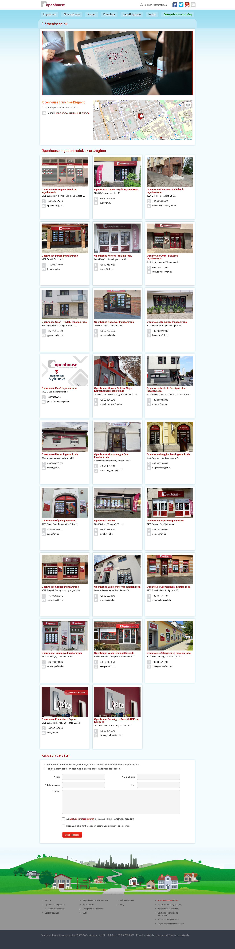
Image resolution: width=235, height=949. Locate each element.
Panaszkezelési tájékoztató (169, 905)
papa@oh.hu (53, 534)
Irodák (152, 14)
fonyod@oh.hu (106, 269)
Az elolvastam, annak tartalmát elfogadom (100, 819)
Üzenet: (56, 791)
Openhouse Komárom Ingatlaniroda (167, 322)
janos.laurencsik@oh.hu (58, 401)
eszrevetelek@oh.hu (79, 113)
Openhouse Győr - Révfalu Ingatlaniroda (64, 322)
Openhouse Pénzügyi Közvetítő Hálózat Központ (116, 720)
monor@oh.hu (53, 468)
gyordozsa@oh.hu (55, 335)
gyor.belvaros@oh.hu (162, 272)
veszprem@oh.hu (108, 666)
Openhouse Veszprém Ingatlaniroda (114, 653)
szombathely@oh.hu (161, 600)
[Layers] (188, 105)
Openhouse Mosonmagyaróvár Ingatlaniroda (111, 455)
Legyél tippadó (132, 14)
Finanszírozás (72, 14)
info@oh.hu (61, 113)
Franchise (109, 14)
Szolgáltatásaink (52, 913)
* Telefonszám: (52, 785)
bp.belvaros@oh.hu (56, 205)
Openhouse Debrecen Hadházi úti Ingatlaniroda (165, 191)
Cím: (132, 785)
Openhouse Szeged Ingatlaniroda (60, 586)
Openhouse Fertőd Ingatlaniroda (60, 255)
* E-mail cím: (128, 777)
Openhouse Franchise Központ (59, 719)
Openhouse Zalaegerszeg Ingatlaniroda (169, 653)
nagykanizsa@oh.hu (161, 468)
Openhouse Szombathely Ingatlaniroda (168, 586)
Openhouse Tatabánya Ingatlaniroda (62, 653)
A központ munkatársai (55, 909)
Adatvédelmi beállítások (168, 900)
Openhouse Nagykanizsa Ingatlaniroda (168, 454)
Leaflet (136, 139)
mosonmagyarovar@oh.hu (112, 470)
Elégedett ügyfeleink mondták (95, 900)
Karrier (92, 14)
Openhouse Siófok (104, 520)
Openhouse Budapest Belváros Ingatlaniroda (59, 191)
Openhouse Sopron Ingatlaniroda (165, 520)
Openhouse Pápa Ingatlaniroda (59, 520)
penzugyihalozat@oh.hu (111, 735)
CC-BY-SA (188, 139)
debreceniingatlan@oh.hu (164, 205)
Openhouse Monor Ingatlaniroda (60, 454)
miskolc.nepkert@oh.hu (111, 404)
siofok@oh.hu (106, 534)
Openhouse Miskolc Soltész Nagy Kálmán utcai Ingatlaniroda (113, 389)
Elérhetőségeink (127, 900)
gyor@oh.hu (105, 203)
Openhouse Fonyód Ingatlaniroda (113, 255)
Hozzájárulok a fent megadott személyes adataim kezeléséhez (97, 826)
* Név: (57, 777)
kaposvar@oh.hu (107, 335)
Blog (122, 905)
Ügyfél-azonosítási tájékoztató (171, 924)
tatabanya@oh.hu (55, 666)
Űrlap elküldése (72, 835)
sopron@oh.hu (159, 534)
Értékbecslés (88, 905)
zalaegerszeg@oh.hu (162, 666)
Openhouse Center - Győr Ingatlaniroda (116, 189)
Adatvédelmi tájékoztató (168, 909)
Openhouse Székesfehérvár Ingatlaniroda (117, 586)
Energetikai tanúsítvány (178, 14)
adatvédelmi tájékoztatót (81, 819)
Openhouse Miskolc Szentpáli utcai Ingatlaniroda (166, 389)
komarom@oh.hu (160, 335)
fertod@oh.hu (53, 269)
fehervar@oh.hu (107, 600)
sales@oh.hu (183, 935)
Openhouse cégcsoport (55, 905)
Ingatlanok (49, 14)
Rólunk (48, 900)
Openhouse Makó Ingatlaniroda (59, 388)
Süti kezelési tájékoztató (168, 920)
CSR (84, 913)
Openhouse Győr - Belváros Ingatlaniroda (162, 257)
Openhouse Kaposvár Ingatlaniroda (114, 322)
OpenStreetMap (153, 139)
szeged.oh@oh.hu (55, 600)
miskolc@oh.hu (159, 404)
